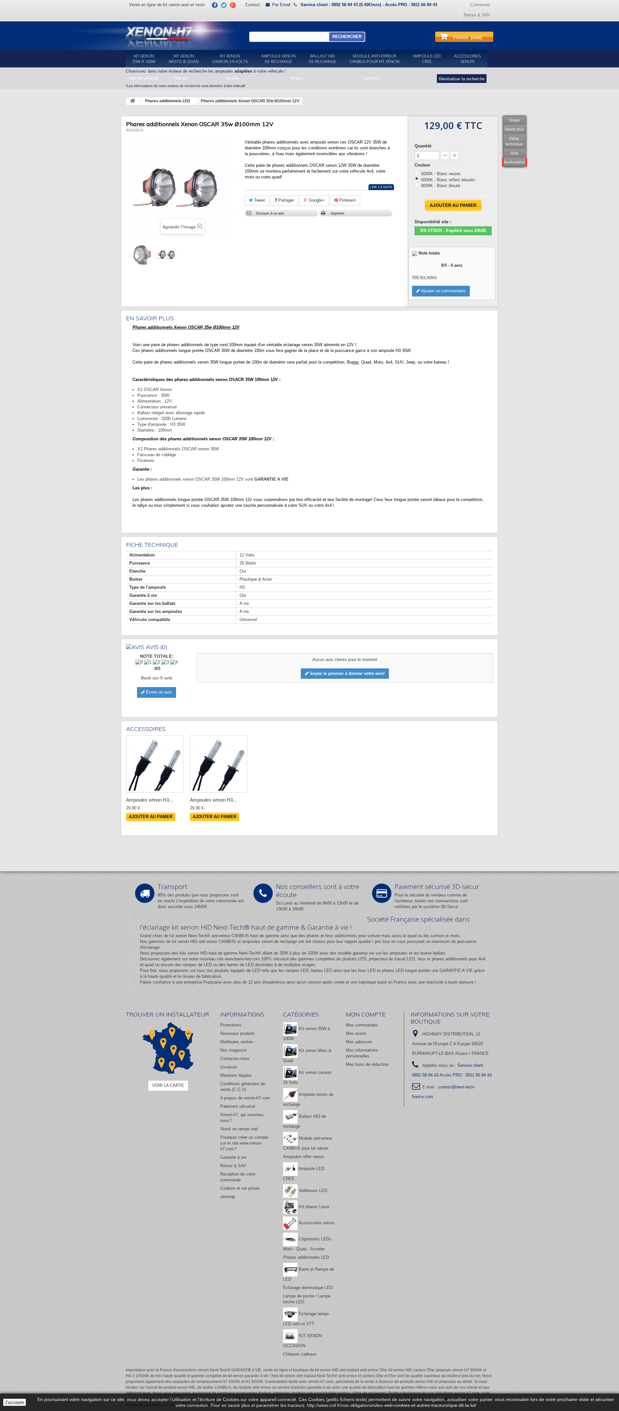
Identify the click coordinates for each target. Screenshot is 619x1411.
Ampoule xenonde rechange (278, 58)
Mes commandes (362, 1025)
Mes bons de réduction (367, 1064)
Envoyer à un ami (270, 213)
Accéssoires (514, 162)
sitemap (227, 1196)
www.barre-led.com (242, 958)
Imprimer (338, 213)
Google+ (316, 200)
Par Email (281, 4)
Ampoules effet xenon (303, 1156)
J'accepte (14, 1402)
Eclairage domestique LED (308, 1287)
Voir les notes (424, 277)
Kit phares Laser (313, 1206)
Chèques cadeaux (300, 1354)
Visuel (514, 120)
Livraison (228, 1067)
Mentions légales (236, 1075)
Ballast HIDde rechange (322, 58)
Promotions (230, 1025)
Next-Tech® (250, 953)
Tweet (259, 200)
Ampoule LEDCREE (427, 58)
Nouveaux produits (237, 1033)
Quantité (423, 146)
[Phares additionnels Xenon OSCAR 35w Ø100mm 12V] (142, 255)
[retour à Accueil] (132, 101)
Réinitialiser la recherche (462, 78)
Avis (514, 153)
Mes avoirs (356, 1033)
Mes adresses (359, 1041)
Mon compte (366, 1014)
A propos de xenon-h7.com (245, 1098)
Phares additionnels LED (306, 1257)
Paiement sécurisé (237, 1106)
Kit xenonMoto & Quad (184, 58)
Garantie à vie (233, 1157)
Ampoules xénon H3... (149, 800)
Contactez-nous (235, 1058)
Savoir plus (514, 129)
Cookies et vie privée (240, 1188)
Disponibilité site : (433, 221)
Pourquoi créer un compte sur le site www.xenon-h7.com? (244, 1143)
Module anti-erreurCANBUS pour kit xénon (374, 58)
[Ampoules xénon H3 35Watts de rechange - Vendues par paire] (154, 764)
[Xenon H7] (153, 35)
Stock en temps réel (239, 1128)
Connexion (480, 4)
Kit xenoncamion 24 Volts (230, 58)
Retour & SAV (477, 15)
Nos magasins (233, 1050)
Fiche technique (514, 141)
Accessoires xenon (316, 1222)
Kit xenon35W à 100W (144, 58)
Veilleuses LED (312, 1190)
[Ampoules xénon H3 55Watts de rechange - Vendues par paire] (218, 764)
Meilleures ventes (236, 1041)
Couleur (423, 165)
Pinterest (347, 200)
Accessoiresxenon (467, 58)
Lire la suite (381, 187)
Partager (285, 200)
